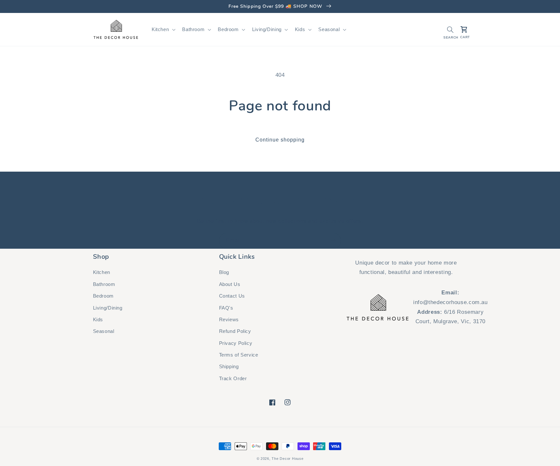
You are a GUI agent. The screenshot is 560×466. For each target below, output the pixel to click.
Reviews (229, 319)
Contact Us (232, 296)
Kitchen (101, 272)
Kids (98, 319)
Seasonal (103, 331)
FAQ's (226, 308)
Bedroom (103, 296)
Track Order (233, 378)
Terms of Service (238, 355)
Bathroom (104, 284)
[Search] (450, 29)
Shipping (229, 366)
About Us (229, 284)
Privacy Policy (235, 343)
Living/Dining (107, 308)
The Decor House (287, 458)
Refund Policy (235, 331)
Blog (224, 272)
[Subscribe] (333, 241)
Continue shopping (280, 139)
